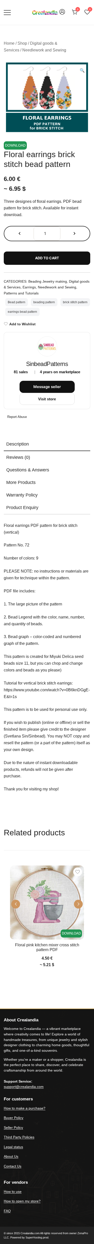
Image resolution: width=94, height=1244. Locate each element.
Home (9, 43)
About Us (11, 1156)
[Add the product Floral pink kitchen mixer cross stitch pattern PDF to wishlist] (77, 871)
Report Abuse (16, 417)
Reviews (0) (18, 457)
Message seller (47, 386)
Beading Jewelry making (47, 281)
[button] (82, 70)
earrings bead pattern (22, 312)
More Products (21, 482)
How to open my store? (22, 1201)
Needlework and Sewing (44, 50)
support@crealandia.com (24, 1087)
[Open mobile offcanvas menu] (7, 12)
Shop (22, 43)
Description (17, 444)
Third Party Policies (19, 1137)
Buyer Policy (13, 1118)
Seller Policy (13, 1128)
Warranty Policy (22, 494)
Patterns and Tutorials (21, 293)
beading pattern (44, 302)
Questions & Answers (27, 469)
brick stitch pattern (75, 302)
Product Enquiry (22, 507)
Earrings (29, 287)
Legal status (13, 1147)
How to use (13, 1192)
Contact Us (12, 1166)
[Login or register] (62, 14)
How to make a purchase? (24, 1108)
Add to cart (47, 258)
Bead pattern (16, 302)
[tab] (47, 444)
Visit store (47, 399)
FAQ (7, 1211)
